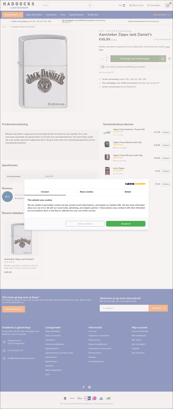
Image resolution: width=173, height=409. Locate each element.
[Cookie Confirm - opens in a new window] (135, 183)
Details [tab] (128, 192)
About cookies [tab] (86, 192)
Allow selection (85, 224)
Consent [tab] (45, 192)
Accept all (125, 224)
